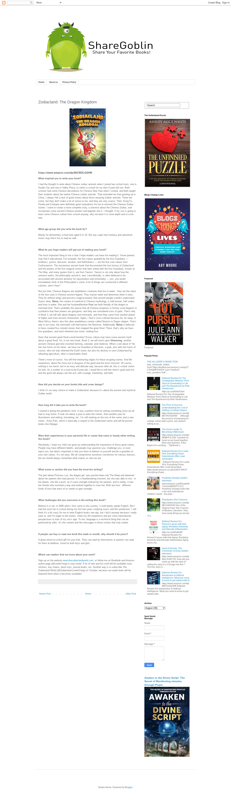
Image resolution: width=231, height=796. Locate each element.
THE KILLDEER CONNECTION (162, 361)
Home (41, 82)
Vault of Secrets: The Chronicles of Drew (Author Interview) (175, 551)
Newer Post (45, 594)
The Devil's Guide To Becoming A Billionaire (173, 430)
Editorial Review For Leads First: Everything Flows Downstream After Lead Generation (175, 455)
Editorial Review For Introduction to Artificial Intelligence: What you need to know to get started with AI (175, 576)
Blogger (128, 787)
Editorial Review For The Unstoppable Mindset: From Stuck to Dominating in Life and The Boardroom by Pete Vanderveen (175, 383)
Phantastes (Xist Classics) (174, 499)
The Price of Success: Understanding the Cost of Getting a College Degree (175, 407)
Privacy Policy (69, 82)
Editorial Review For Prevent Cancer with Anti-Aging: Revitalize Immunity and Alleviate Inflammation (175, 525)
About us (53, 82)
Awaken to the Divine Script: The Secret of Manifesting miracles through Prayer (164, 681)
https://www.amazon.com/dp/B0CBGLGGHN (65, 172)
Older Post (131, 594)
